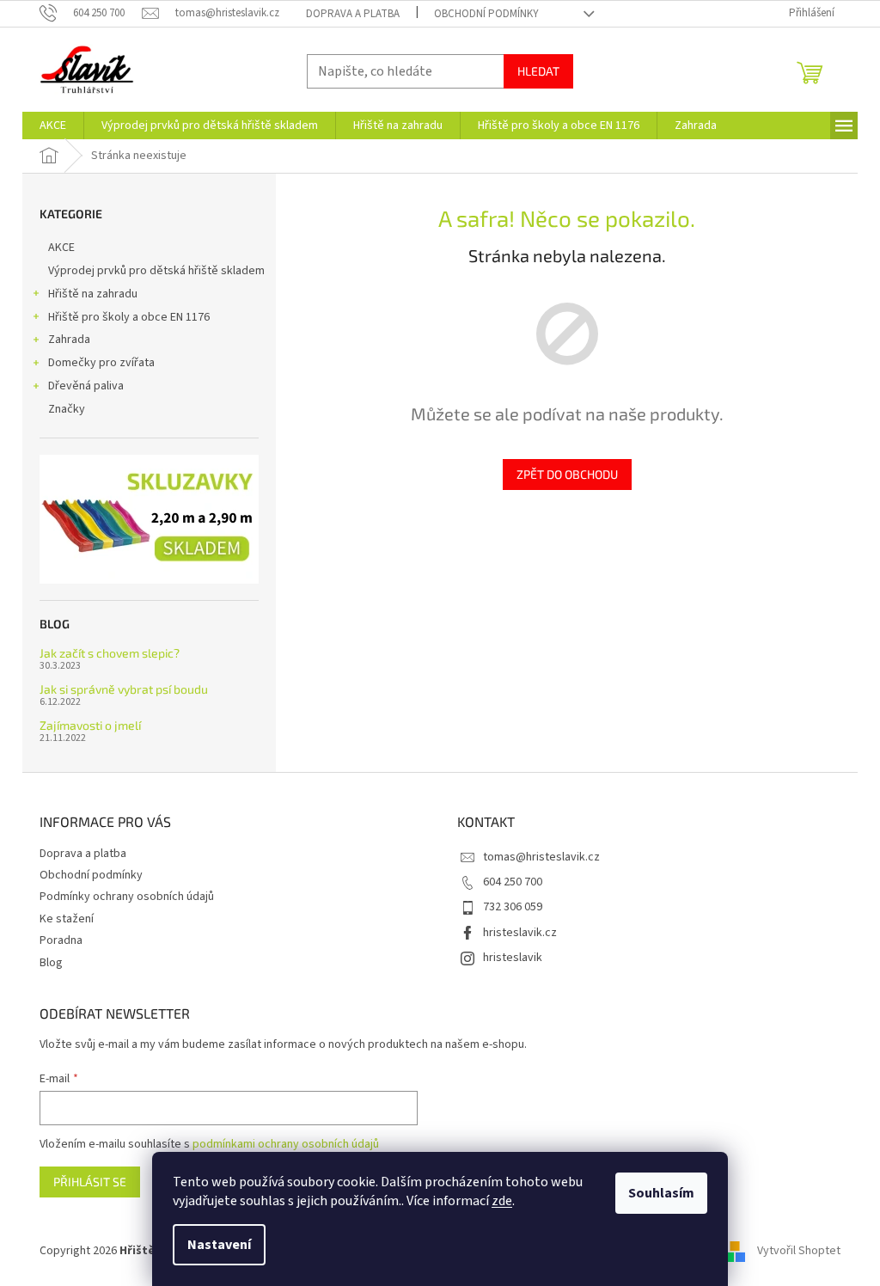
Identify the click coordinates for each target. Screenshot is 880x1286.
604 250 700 (512, 882)
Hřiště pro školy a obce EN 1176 (129, 317)
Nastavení (219, 1244)
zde (502, 1200)
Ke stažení (67, 919)
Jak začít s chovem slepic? (110, 652)
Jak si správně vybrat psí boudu (124, 689)
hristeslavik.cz (520, 932)
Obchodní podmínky (486, 13)
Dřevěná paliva (86, 386)
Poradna (61, 940)
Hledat (538, 71)
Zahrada (69, 339)
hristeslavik (512, 957)
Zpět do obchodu (567, 474)
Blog (51, 962)
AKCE (61, 247)
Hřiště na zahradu (93, 294)
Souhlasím (661, 1193)
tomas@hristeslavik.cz (541, 857)
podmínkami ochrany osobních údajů (285, 1144)
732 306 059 (512, 907)
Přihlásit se (89, 1181)
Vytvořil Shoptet (798, 1250)
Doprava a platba (353, 13)
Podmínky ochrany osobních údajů (127, 896)
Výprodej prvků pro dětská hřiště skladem (156, 270)
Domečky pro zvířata (101, 362)
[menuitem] (52, 125)
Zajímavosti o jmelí (90, 725)
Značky (66, 409)
